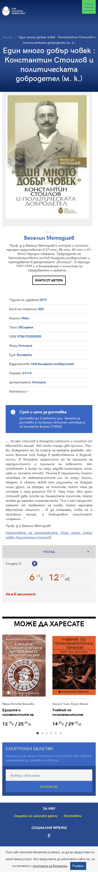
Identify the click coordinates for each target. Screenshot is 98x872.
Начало (8, 37)
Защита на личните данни (35, 815)
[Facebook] (49, 835)
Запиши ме (49, 786)
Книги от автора (49, 280)
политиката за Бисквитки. (50, 866)
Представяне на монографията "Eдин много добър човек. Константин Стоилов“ (49, 534)
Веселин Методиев (49, 237)
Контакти (72, 815)
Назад (49, 551)
